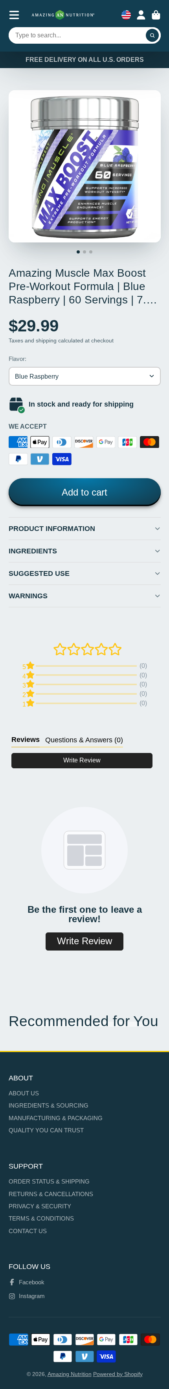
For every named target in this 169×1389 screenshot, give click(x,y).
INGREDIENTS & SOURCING (48, 1105)
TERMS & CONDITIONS (41, 1218)
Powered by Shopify (118, 1374)
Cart (156, 15)
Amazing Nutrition (70, 1374)
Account (141, 15)
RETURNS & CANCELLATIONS (51, 1194)
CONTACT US (28, 1231)
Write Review (82, 760)
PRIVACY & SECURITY (40, 1206)
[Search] (152, 35)
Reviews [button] (25, 740)
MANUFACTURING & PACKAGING (56, 1118)
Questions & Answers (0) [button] (84, 740)
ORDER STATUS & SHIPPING (49, 1181)
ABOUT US (24, 1093)
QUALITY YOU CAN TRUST (46, 1130)
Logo (63, 15)
